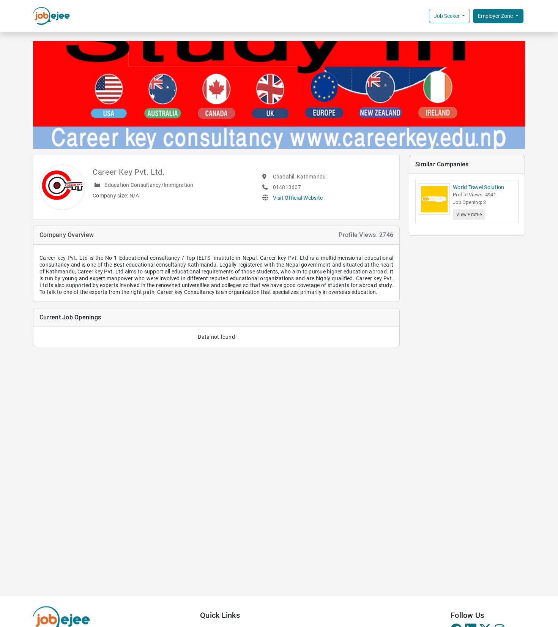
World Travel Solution (478, 187)
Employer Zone (496, 16)
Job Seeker (447, 16)
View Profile (469, 214)
